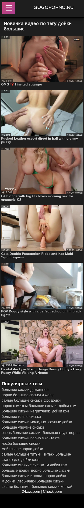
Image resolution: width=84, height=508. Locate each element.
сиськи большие (15, 487)
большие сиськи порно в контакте (31, 438)
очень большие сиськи (21, 433)
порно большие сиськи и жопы (28, 395)
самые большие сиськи (22, 400)
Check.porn (52, 491)
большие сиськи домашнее (25, 390)
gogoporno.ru (54, 7)
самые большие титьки (21, 454)
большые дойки (15, 470)
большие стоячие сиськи (23, 465)
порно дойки (55, 476)
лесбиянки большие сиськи (41, 481)
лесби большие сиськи (21, 443)
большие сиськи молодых (24, 422)
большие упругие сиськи (23, 427)
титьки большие (57, 454)
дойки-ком (67, 406)
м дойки (8, 481)
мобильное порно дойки (22, 449)
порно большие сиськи (50, 470)
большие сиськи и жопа (22, 476)
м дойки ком (56, 465)
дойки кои (60, 411)
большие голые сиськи (21, 417)
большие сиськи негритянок (26, 411)
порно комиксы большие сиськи (29, 406)
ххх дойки (52, 400)
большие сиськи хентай (52, 487)
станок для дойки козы (21, 460)
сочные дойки (60, 422)
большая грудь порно (61, 433)
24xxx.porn (31, 491)
